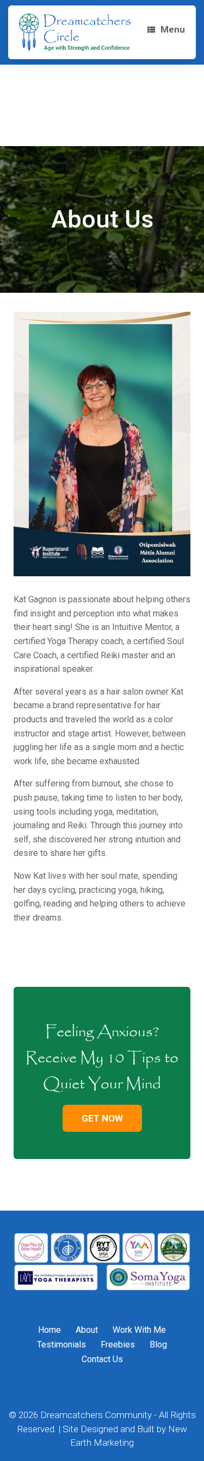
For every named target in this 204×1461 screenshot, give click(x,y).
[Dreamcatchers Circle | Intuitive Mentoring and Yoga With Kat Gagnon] (75, 32)
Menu (172, 29)
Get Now (102, 1118)
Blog (158, 1344)
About (87, 1330)
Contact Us (102, 1359)
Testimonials (61, 1344)
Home (49, 1330)
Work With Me (139, 1330)
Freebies (118, 1344)
